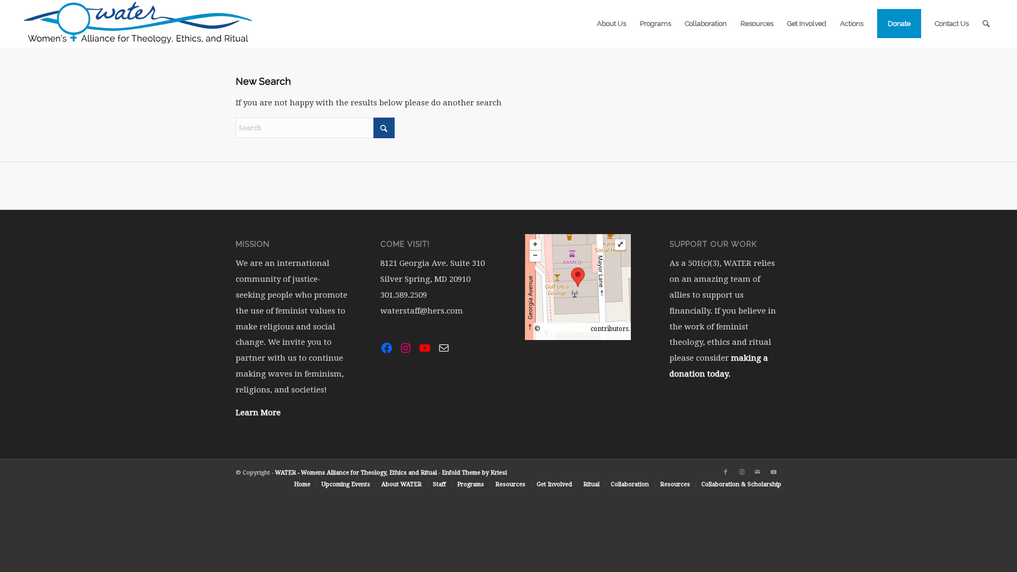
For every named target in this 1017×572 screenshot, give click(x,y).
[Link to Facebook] (726, 472)
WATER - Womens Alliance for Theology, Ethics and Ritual (356, 472)
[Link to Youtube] (773, 472)
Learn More (258, 412)
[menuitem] (611, 24)
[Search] (986, 24)
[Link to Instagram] (742, 472)
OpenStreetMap (565, 329)
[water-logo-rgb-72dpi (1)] (138, 24)
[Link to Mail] (757, 472)
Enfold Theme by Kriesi (474, 472)
